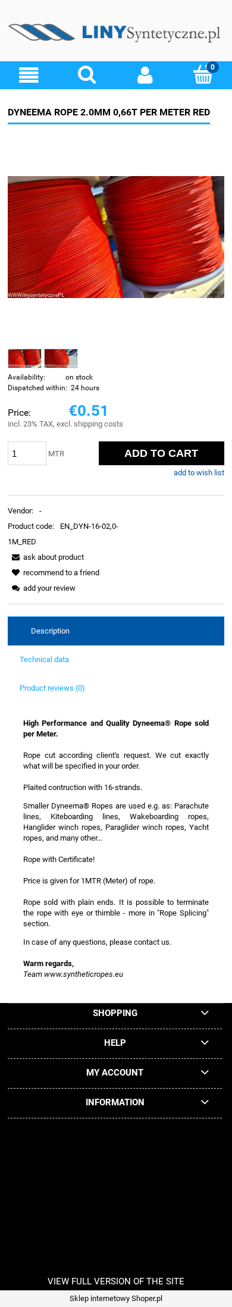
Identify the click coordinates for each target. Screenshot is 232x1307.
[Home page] (116, 35)
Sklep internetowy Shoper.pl (116, 1298)
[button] (29, 75)
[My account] (145, 75)
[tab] (116, 631)
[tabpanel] (116, 849)
